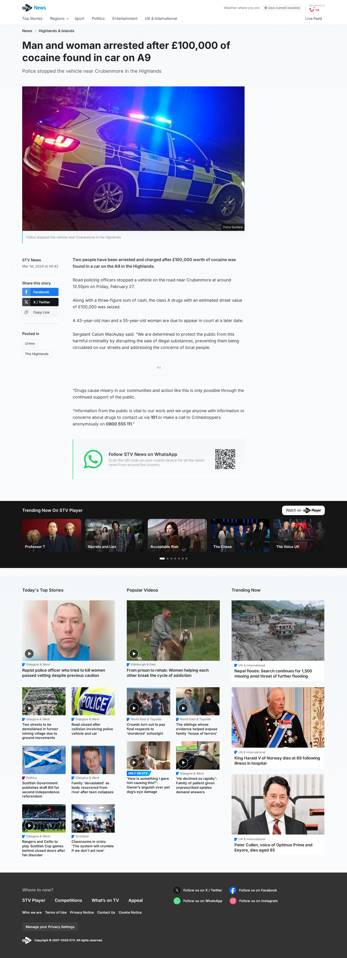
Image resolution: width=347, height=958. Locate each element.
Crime (30, 343)
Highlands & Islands (56, 31)
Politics (98, 18)
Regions (57, 18)
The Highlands (37, 354)
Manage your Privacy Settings (50, 927)
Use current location (284, 8)
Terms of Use (56, 912)
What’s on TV (105, 900)
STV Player (33, 900)
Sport (79, 18)
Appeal (135, 900)
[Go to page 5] (179, 559)
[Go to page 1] (162, 559)
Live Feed (313, 18)
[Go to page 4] (175, 559)
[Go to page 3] (171, 559)
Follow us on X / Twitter (202, 890)
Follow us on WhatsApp (202, 901)
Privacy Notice (82, 912)
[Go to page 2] (168, 559)
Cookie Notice (130, 912)
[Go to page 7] (186, 559)
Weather (230, 8)
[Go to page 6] (183, 559)
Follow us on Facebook (258, 890)
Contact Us (106, 912)
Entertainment (124, 18)
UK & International (161, 18)
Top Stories (32, 18)
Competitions (68, 900)
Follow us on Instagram (258, 901)
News (27, 31)
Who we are (32, 912)
